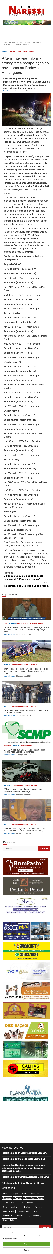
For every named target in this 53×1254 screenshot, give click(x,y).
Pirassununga (15, 52)
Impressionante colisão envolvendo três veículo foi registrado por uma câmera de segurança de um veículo (26, 651)
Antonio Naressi (9, 91)
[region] (26, 1241)
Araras (5, 1193)
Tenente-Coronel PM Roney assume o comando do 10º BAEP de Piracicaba (26, 692)
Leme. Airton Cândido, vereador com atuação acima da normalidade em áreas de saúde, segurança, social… (26, 609)
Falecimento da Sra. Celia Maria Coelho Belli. (24, 1158)
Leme (6, 623)
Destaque (7, 745)
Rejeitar (27, 1250)
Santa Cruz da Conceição (28, 1211)
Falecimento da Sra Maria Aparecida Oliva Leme (25, 1176)
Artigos (15, 1193)
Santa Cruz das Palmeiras (13, 1215)
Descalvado (34, 1193)
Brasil (24, 1193)
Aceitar (26, 1244)
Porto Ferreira (8, 1211)
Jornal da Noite (9, 1202)
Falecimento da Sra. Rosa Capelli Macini (26, 584)
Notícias (5, 52)
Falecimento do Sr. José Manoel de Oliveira (23, 1182)
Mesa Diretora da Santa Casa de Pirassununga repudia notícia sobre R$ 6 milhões (26, 732)
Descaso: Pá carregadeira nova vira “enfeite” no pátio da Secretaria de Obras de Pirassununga (26, 810)
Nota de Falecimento (11, 1207)
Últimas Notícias (29, 52)
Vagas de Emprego (34, 1215)
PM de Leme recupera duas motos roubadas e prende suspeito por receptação (26, 771)
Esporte (18, 1198)
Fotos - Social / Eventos (34, 1198)
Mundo (30, 1202)
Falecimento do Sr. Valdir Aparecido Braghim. (24, 1152)
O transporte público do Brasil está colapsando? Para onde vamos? (23, 576)
